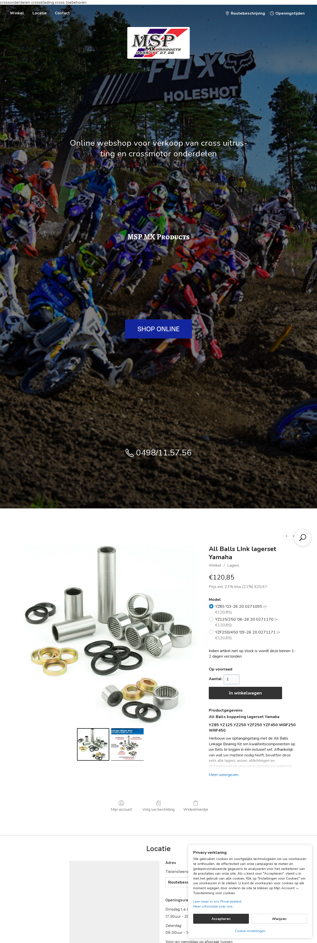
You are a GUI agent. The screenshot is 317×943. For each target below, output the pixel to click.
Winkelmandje (195, 809)
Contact (62, 13)
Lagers (233, 565)
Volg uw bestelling (158, 809)
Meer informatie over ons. (213, 906)
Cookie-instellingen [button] (250, 931)
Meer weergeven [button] (223, 774)
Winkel (17, 13)
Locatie (39, 13)
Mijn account (121, 809)
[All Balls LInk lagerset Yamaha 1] (127, 744)
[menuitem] (286, 536)
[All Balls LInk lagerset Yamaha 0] (93, 744)
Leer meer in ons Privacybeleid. (217, 901)
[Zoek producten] (302, 537)
